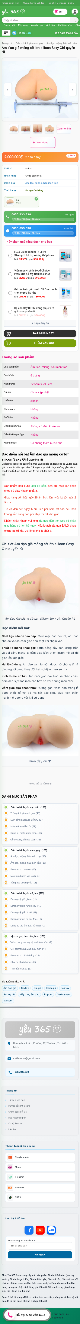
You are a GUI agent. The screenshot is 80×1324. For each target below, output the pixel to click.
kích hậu (50, 25)
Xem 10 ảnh (64, 128)
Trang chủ (7, 43)
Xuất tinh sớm (65, 25)
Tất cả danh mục (16, 1100)
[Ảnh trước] (8, 89)
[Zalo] (51, 1230)
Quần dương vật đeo (57, 3)
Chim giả (51, 988)
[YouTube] (40, 1230)
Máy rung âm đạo (29, 994)
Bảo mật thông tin (17, 1117)
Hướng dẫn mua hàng (19, 1105)
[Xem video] (42, 142)
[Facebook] (29, 1230)
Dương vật (9, 25)
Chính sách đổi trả (17, 1111)
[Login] (74, 11)
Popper (48, 994)
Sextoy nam (63, 994)
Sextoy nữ (9, 994)
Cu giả (37, 988)
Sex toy (65, 988)
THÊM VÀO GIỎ (43, 343)
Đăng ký (40, 1254)
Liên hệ (12, 1129)
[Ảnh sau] (72, 89)
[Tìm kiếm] (74, 20)
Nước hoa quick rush (32, 3)
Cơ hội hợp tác (15, 1123)
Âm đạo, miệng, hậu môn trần (62, 43)
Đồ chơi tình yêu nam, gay (29, 43)
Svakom (7, 1000)
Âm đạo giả (9, 988)
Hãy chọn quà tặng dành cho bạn (29, 241)
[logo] (16, 14)
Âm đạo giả (37, 25)
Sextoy (25, 988)
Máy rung (23, 25)
